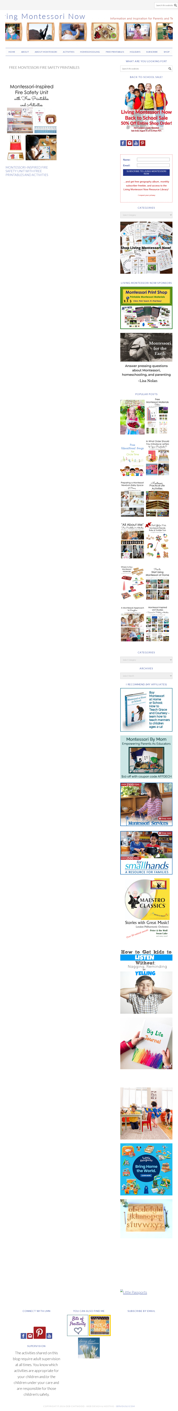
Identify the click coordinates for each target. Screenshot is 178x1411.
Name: (127, 159)
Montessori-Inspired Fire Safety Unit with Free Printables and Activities (27, 171)
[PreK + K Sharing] (100, 1334)
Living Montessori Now (89, 27)
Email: (126, 165)
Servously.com (125, 1406)
